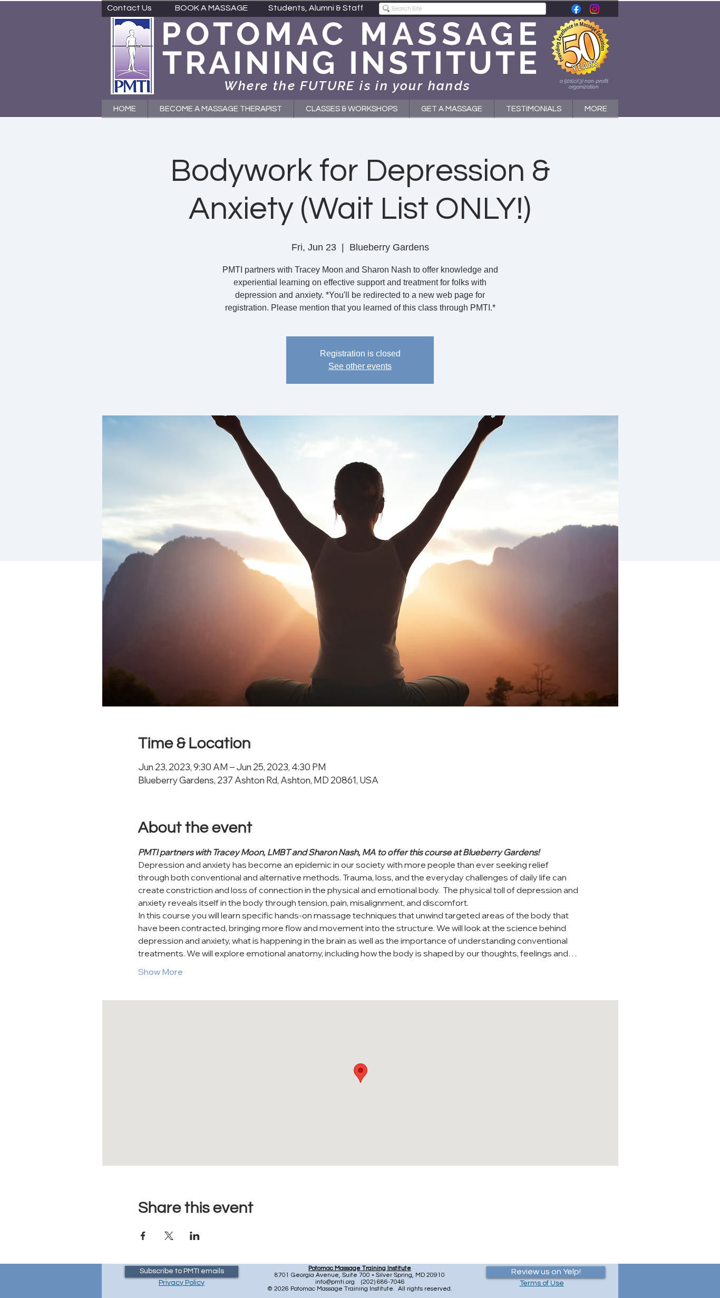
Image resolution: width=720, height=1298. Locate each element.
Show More (160, 971)
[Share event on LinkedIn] (195, 1236)
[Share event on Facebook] (143, 1236)
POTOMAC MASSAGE (351, 33)
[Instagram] (594, 9)
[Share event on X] (169, 1236)
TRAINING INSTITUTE (351, 62)
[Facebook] (576, 9)
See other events (360, 366)
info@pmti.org (335, 1281)
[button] (351, 109)
